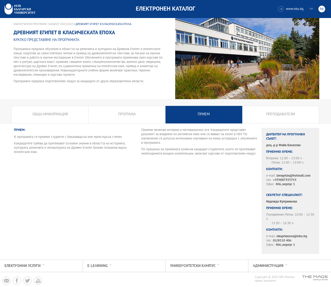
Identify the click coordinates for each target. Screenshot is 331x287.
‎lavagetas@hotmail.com (294, 176)
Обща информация (50, 114)
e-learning (97, 266)
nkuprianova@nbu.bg (292, 236)
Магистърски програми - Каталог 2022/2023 (44, 24)
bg (322, 9)
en (311, 9)
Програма (127, 114)
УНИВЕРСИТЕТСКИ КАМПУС (192, 266)
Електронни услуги (23, 266)
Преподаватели (280, 114)
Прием (204, 114)
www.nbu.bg (291, 9)
